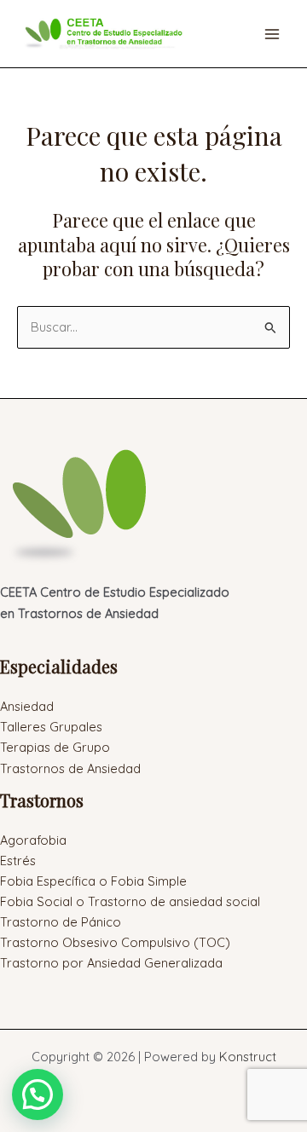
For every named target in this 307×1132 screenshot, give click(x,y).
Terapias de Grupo (55, 747)
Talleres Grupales (51, 727)
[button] (37, 1094)
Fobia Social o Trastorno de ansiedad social (130, 901)
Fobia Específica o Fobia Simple (93, 881)
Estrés (18, 860)
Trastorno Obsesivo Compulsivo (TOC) (115, 942)
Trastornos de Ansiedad (70, 768)
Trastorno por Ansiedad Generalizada (111, 963)
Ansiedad (27, 706)
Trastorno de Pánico (60, 922)
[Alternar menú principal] (272, 34)
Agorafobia (33, 840)
